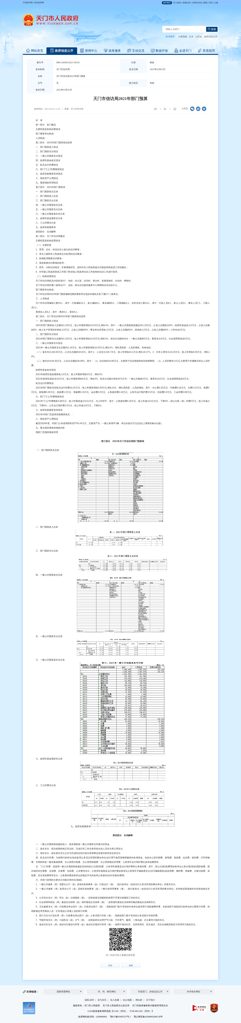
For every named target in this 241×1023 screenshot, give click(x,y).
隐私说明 (89, 1000)
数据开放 (162, 50)
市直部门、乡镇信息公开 (150, 991)
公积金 (198, 36)
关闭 (131, 966)
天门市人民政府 (51, 20)
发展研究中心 (63, 987)
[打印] (175, 109)
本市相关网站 (193, 991)
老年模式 (167, 3)
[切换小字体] (165, 109)
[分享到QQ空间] (204, 109)
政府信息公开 (210, 36)
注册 (216, 3)
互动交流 (138, 50)
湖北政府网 (39, 3)
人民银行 (63, 981)
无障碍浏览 (197, 3)
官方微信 (177, 3)
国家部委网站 (63, 991)
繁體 (205, 3)
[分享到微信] (192, 109)
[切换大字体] (155, 109)
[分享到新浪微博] (198, 109)
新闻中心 (91, 50)
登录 (211, 3)
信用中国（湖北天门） (193, 986)
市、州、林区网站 (107, 991)
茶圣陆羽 (209, 50)
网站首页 (37, 50)
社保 (191, 36)
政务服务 (115, 50)
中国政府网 (28, 3)
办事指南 (182, 36)
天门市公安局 (150, 987)
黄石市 (106, 981)
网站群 (139, 1000)
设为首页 (101, 1000)
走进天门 (185, 50)
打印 (110, 966)
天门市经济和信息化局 (150, 981)
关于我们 (150, 1000)
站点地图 (127, 1000)
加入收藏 (114, 1000)
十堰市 (106, 987)
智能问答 (187, 3)
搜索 (213, 29)
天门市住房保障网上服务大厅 (193, 980)
